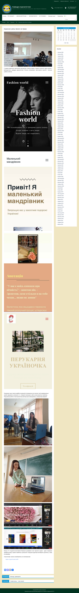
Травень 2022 (60, 147)
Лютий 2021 (60, 172)
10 (68, 34)
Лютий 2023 (60, 132)
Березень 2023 (61, 130)
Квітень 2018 (60, 224)
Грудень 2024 (60, 90)
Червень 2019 (60, 201)
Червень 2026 (60, 56)
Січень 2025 (60, 88)
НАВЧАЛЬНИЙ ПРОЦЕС (21, 16)
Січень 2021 (60, 174)
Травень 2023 (60, 126)
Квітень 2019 (60, 205)
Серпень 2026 (60, 52)
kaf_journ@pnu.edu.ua (59, 7)
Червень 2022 (60, 145)
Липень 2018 (60, 220)
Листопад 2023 (61, 115)
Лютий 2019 (60, 209)
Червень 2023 (60, 124)
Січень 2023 (60, 134)
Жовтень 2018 (61, 214)
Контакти (72, 1)
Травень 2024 (60, 103)
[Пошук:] (71, 19)
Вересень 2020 (61, 182)
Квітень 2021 (60, 170)
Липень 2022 (60, 144)
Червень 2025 (60, 79)
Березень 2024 (61, 107)
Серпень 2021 (60, 165)
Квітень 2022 (60, 149)
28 (60, 39)
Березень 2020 (61, 186)
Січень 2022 (60, 155)
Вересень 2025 (61, 73)
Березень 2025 (61, 84)
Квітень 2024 (60, 105)
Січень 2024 (60, 111)
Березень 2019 (61, 207)
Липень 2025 (60, 77)
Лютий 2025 (60, 86)
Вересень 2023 (61, 119)
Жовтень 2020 (61, 180)
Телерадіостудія (51, 16)
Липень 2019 (60, 199)
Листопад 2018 (61, 212)
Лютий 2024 (60, 109)
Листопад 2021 (61, 159)
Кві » (68, 42)
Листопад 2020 (61, 178)
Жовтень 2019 (61, 195)
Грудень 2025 (60, 67)
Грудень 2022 (60, 136)
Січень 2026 (60, 65)
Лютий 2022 (60, 153)
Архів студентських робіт (12, 559)
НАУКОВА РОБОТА (33, 16)
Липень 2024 (60, 100)
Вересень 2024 (61, 96)
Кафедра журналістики (21, 7)
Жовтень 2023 (61, 117)
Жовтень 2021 (61, 161)
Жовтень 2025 (61, 71)
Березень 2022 (61, 151)
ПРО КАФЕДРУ (11, 16)
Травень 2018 (60, 222)
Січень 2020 (60, 189)
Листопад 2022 (61, 138)
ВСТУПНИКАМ (42, 16)
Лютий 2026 (60, 63)
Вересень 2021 (61, 163)
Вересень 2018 (61, 216)
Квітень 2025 (60, 82)
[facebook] (75, 1)
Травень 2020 (60, 184)
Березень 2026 (61, 61)
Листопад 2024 (61, 92)
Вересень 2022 (61, 142)
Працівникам (60, 16)
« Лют (65, 42)
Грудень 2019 (60, 191)
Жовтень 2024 (61, 94)
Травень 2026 (60, 58)
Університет (56, 1)
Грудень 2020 (60, 176)
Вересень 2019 (61, 197)
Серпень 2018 (60, 218)
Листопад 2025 (61, 69)
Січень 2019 (60, 210)
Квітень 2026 (60, 59)
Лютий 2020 (60, 188)
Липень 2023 (60, 123)
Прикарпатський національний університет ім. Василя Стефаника (38, 591)
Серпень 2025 (60, 75)
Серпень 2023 (60, 121)
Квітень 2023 (60, 128)
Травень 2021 (60, 168)
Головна (4, 16)
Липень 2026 (60, 54)
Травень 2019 (60, 203)
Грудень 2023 (60, 113)
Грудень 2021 (60, 157)
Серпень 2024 (60, 98)
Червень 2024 (60, 102)
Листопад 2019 (61, 193)
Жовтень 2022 (61, 140)
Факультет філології (64, 1)
